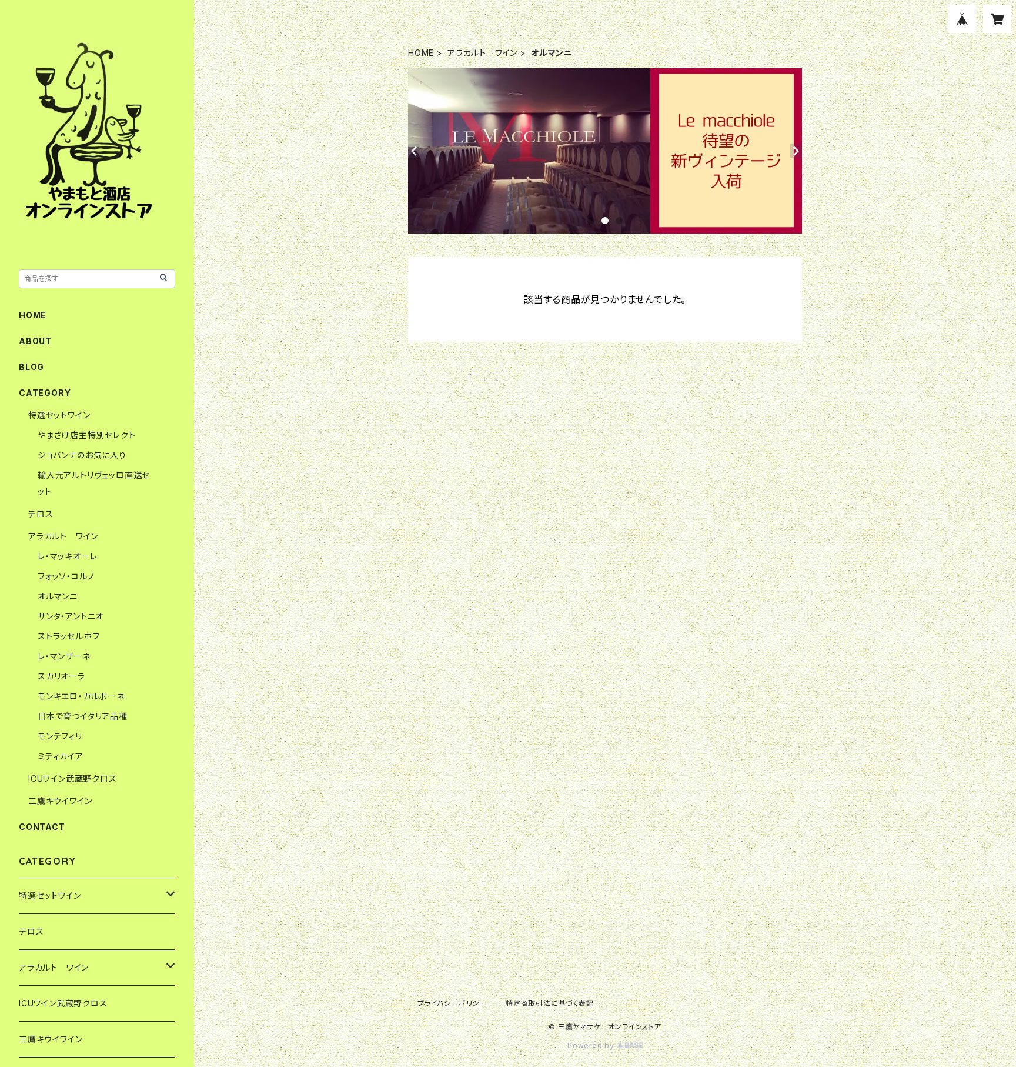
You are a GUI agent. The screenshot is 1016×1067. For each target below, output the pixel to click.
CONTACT (42, 827)
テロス (40, 514)
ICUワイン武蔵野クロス (72, 778)
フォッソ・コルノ (66, 576)
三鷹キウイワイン (60, 801)
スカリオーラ (61, 676)
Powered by (592, 1045)
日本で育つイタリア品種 (83, 716)
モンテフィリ (60, 736)
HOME (421, 53)
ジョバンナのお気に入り (82, 455)
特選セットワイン (59, 415)
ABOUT (35, 341)
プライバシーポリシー (452, 1003)
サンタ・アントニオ (70, 616)
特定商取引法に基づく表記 (550, 1003)
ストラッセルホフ (68, 636)
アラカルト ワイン (482, 53)
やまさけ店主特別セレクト (87, 435)
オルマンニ (58, 596)
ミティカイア (60, 756)
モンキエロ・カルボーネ (81, 696)
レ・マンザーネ (64, 656)
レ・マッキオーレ (67, 556)
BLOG (31, 367)
